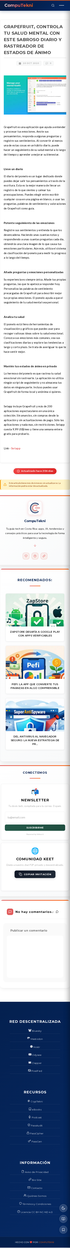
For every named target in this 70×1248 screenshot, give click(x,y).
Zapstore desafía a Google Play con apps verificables (35, 633)
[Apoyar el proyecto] (26, 556)
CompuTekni (46, 1242)
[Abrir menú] (62, 5)
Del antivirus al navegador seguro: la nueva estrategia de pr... (35, 740)
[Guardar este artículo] (63, 1230)
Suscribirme (35, 827)
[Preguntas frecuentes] (35, 556)
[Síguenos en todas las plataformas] (44, 556)
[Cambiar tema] (63, 1208)
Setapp (15, 448)
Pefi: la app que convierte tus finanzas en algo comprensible (35, 686)
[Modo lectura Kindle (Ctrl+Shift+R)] (63, 1219)
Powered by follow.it (35, 834)
